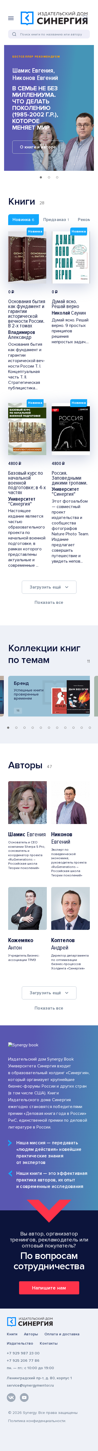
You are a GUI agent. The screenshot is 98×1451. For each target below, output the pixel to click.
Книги (12, 1334)
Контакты (48, 1343)
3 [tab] (57, 177)
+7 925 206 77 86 (23, 1360)
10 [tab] (82, 728)
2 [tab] (49, 177)
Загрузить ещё (45, 587)
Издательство (20, 1343)
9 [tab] (73, 728)
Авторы (31, 1334)
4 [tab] (33, 728)
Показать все (49, 602)
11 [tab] (90, 728)
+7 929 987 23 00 (23, 1353)
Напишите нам (49, 1288)
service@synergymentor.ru (30, 1385)
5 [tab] (41, 728)
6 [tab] (49, 728)
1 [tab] (41, 177)
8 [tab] (65, 728)
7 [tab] (57, 728)
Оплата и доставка (61, 1334)
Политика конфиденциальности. (37, 1421)
